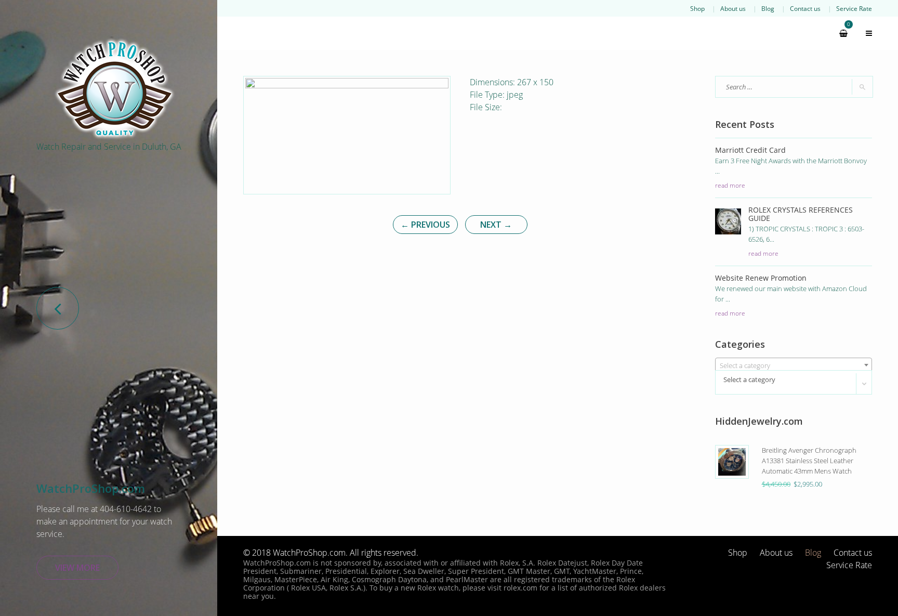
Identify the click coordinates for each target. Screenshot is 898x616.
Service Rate (854, 8)
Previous (425, 224)
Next (496, 224)
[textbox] (794, 365)
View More (77, 567)
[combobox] (794, 365)
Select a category (749, 379)
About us (733, 8)
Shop (697, 8)
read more (730, 185)
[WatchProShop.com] (114, 88)
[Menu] (864, 33)
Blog (767, 8)
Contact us (805, 8)
